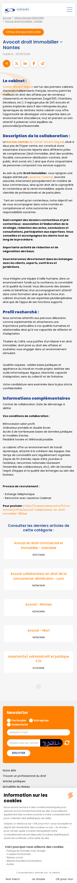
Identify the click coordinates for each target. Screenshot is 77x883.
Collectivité (19, 724)
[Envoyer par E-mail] (42, 63)
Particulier (19, 720)
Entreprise (41, 720)
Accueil (7, 18)
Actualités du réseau (16, 787)
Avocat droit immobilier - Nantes (23, 21)
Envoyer (18, 753)
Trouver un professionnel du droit (24, 776)
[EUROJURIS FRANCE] (17, 9)
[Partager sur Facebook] (34, 63)
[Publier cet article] (16, 63)
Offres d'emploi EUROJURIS (29, 18)
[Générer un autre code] (66, 742)
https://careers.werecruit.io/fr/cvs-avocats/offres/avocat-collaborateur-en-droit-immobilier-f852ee (37, 510)
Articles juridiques (14, 781)
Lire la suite (38, 548)
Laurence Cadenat (40, 177)
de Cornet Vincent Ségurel (35, 142)
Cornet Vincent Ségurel (18, 87)
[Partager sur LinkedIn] (25, 63)
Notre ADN (9, 770)
